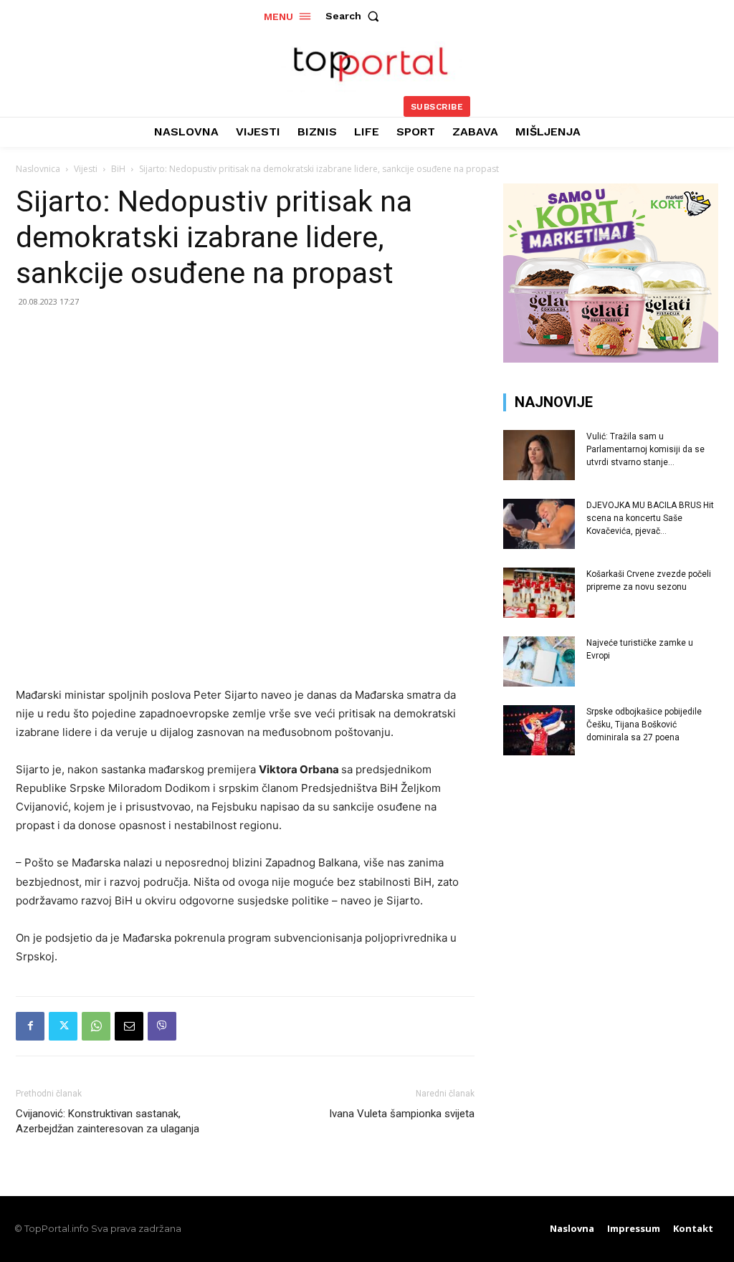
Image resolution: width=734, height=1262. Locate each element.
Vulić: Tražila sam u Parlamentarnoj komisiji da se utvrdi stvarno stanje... (645, 449)
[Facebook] (30, 1026)
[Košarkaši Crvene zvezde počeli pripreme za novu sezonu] (539, 593)
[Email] (129, 1026)
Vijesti (85, 169)
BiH (118, 169)
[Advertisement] (610, 879)
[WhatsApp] (96, 1026)
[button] (355, 16)
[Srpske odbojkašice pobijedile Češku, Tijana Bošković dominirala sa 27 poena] (539, 730)
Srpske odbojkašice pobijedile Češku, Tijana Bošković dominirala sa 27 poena (644, 724)
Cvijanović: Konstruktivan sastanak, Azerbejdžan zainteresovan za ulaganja (107, 1121)
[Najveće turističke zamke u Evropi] (539, 661)
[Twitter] (63, 1026)
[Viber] (162, 1026)
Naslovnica (38, 169)
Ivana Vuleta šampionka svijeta (402, 1113)
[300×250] (610, 358)
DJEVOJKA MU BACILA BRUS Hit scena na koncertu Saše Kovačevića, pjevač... (650, 518)
